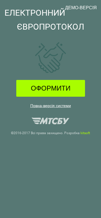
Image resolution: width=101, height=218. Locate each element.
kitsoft (85, 133)
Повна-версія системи (50, 105)
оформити (50, 88)
